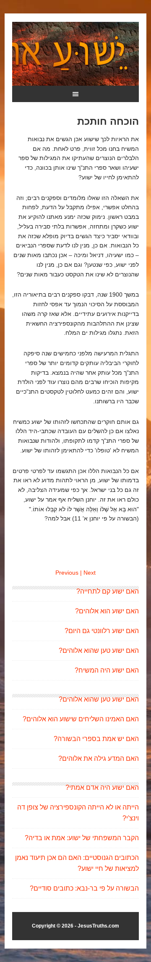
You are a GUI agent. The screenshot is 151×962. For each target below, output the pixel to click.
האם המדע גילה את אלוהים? (98, 758)
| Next (88, 572)
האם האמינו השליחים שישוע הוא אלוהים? (81, 719)
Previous (66, 572)
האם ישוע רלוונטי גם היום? (102, 630)
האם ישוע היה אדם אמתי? (102, 787)
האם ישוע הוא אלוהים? (107, 611)
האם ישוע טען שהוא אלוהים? (99, 650)
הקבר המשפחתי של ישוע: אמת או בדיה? (82, 837)
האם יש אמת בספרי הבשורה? (96, 738)
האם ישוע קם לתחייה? (107, 591)
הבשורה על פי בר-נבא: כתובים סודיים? (84, 888)
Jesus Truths (75, 54)
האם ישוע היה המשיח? (107, 670)
